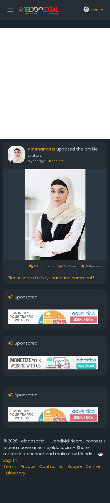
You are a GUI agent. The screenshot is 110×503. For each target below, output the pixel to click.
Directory (15, 473)
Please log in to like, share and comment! (51, 278)
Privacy (28, 466)
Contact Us (52, 466)
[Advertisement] (55, 83)
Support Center (83, 466)
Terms (10, 466)
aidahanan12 (41, 149)
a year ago (36, 161)
